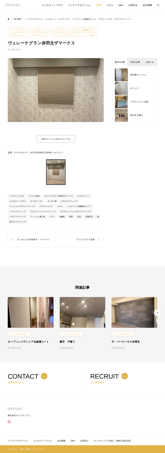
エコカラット (40, 30)
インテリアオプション (79, 5)
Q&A (120, 5)
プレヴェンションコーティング (43, 211)
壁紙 (71, 217)
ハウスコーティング (18, 211)
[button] (157, 313)
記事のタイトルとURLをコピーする (55, 139)
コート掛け (90, 35)
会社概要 (147, 5)
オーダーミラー (58, 30)
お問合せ (133, 5)
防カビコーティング (18, 222)
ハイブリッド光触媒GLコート (84, 30)
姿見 (79, 217)
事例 (98, 5)
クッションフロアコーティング (67, 35)
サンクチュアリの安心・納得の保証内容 (112, 441)
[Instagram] (9, 421)
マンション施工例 (37, 217)
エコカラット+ (83, 196)
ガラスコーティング (69, 201)
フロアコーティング (39, 35)
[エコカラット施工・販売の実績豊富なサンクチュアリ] (12, 5)
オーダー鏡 (52, 201)
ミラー (52, 217)
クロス (60, 206)
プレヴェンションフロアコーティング (75, 211)
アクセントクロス (17, 35)
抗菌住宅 (89, 217)
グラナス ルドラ (46, 206)
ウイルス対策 (34, 196)
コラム (109, 5)
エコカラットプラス (52, 5)
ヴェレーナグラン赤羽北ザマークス (58, 196)
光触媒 (62, 217)
